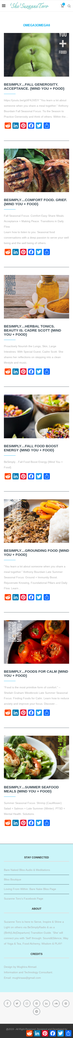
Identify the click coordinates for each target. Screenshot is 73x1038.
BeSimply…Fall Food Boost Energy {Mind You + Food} (31, 448)
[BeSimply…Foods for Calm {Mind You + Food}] (36, 642)
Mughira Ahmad (26, 966)
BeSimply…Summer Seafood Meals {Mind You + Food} (31, 789)
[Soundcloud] (56, 1003)
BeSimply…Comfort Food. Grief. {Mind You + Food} (35, 202)
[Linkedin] (47, 1003)
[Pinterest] (37, 1003)
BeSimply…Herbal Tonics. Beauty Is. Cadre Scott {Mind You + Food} (32, 330)
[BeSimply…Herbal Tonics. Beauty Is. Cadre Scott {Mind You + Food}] (36, 296)
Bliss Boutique (12, 879)
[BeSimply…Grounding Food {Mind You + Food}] (36, 521)
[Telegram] (36, 1011)
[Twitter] (17, 1003)
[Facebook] (8, 1003)
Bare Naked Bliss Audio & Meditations (27, 869)
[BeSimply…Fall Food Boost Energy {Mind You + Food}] (36, 416)
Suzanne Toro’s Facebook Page (23, 898)
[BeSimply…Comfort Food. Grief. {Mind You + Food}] (36, 170)
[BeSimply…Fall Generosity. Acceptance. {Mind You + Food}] (36, 54)
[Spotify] (65, 1003)
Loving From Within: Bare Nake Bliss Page (30, 889)
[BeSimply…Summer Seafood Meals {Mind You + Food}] (36, 757)
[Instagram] (27, 1003)
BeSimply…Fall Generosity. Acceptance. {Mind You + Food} (34, 86)
